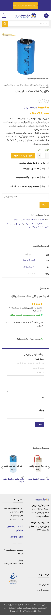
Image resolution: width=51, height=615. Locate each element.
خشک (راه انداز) (28, 260)
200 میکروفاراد (29, 267)
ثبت (44, 204)
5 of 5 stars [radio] (39, 368)
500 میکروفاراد (29, 224)
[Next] (2, 473)
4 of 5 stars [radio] (22, 363)
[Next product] (46, 101)
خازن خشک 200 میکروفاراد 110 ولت (13, 480)
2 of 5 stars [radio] (38, 363)
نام (43, 397)
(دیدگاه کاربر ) (30, 107)
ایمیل (41, 410)
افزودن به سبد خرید (23, 155)
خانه (47, 85)
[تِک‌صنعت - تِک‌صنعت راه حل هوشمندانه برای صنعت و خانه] (25, 15)
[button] (46, 15)
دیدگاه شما (39, 373)
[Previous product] (41, 101)
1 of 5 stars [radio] (43, 363)
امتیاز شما (39, 359)
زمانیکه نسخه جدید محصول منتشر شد (27, 186)
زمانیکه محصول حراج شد (34, 168)
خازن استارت (9, 224)
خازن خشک (34, 219)
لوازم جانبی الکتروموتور (21, 219)
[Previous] (48, 473)
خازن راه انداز (34, 227)
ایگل (21, 224)
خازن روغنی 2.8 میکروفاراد (38, 479)
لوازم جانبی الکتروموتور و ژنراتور (29, 85)
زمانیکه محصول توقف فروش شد (30, 177)
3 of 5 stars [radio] (31, 363)
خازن (42, 219)
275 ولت (39, 224)
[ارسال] (5, 23)
